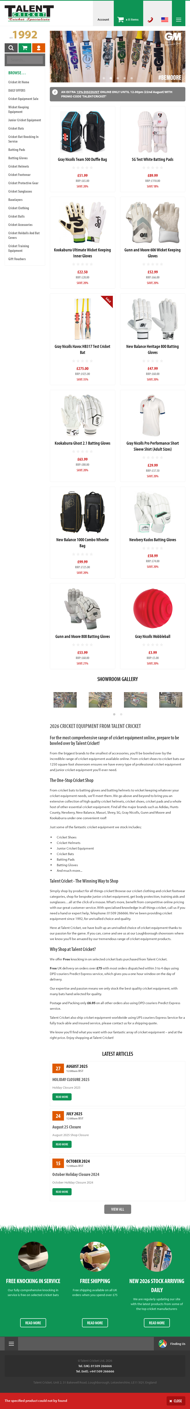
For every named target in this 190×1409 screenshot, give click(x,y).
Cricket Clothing (18, 208)
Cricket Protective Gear (23, 183)
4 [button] (125, 78)
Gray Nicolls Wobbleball (152, 636)
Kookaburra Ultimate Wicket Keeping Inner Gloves (82, 253)
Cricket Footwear (19, 174)
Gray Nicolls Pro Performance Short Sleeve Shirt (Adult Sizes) (153, 446)
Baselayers (15, 199)
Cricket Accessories (20, 224)
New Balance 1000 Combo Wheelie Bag (82, 542)
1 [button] (104, 78)
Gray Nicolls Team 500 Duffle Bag (82, 159)
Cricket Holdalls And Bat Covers (24, 235)
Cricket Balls (16, 216)
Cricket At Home (18, 82)
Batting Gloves (18, 158)
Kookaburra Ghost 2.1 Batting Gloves (82, 443)
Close (178, 1400)
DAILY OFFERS (16, 90)
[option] (117, 56)
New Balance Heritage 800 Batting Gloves (152, 349)
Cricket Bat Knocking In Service (23, 139)
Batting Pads (16, 149)
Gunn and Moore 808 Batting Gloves (82, 636)
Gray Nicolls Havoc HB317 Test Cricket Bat (82, 349)
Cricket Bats (16, 128)
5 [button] (131, 78)
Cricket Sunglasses (20, 191)
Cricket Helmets (18, 166)
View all (117, 1209)
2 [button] (111, 78)
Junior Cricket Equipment (24, 120)
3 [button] (118, 78)
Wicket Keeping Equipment (18, 109)
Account (103, 19)
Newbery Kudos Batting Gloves (152, 539)
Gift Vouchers (17, 258)
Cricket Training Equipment (18, 248)
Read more (62, 1097)
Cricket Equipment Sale (23, 98)
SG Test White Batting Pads (152, 159)
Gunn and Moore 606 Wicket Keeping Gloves (152, 253)
